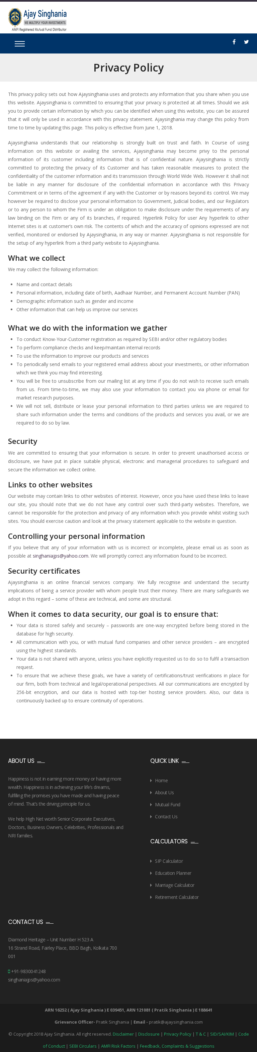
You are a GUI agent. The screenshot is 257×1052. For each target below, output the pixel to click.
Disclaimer (123, 1034)
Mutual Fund (167, 804)
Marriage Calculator (174, 885)
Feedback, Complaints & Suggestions (177, 1046)
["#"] (234, 42)
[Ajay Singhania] (37, 20)
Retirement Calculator (177, 897)
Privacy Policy (177, 1034)
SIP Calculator (169, 861)
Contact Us (166, 816)
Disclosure (149, 1034)
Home (161, 780)
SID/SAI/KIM (222, 1034)
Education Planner (173, 873)
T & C (201, 1034)
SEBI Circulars (83, 1046)
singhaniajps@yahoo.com (60, 556)
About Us (164, 792)
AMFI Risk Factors (118, 1046)
